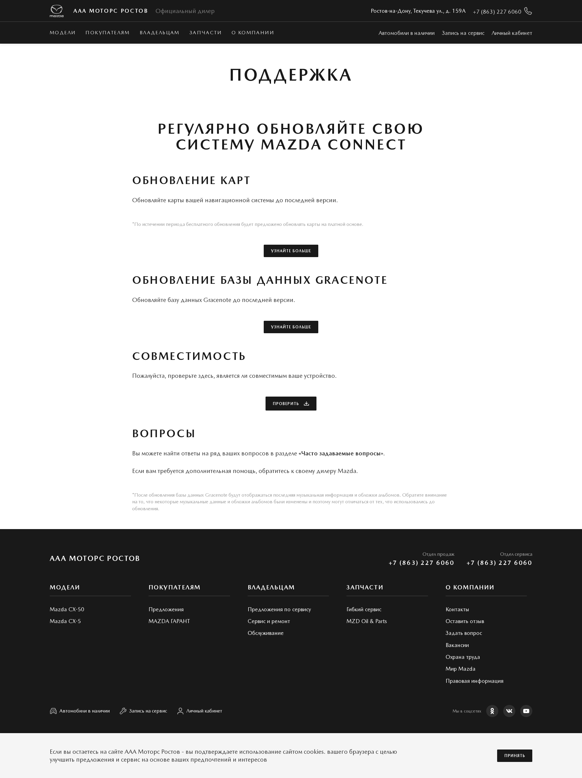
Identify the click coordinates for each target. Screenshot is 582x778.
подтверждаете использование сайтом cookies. (260, 751)
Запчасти (205, 32)
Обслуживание (266, 633)
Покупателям (107, 32)
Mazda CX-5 (65, 621)
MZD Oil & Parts (366, 621)
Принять (514, 755)
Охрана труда (463, 657)
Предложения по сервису (279, 609)
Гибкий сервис (363, 609)
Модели (63, 32)
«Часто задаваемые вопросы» (341, 453)
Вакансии (457, 645)
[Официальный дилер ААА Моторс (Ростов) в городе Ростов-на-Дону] (57, 11)
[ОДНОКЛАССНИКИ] (492, 711)
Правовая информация (474, 681)
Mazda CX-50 (67, 609)
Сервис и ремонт (269, 621)
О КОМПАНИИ (253, 32)
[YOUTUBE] (526, 711)
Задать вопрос (464, 633)
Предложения (166, 609)
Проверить (286, 403)
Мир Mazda (461, 669)
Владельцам (160, 32)
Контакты (457, 609)
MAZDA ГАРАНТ (169, 621)
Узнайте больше (291, 251)
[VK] (509, 711)
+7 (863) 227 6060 (421, 562)
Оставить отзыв (465, 621)
